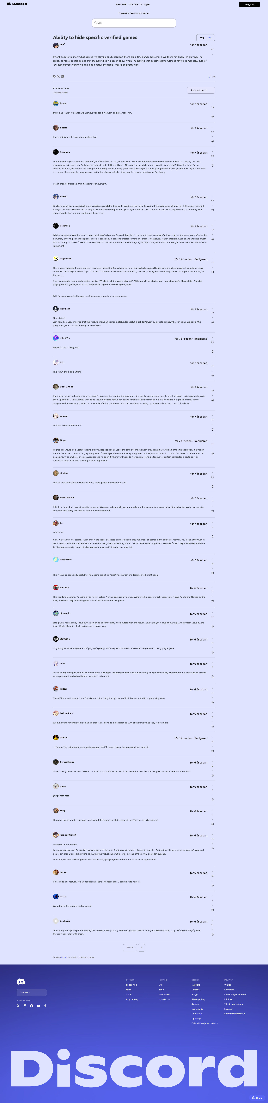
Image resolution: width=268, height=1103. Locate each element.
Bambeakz (65, 921)
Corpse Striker (67, 762)
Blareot (63, 197)
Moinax (63, 738)
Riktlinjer (228, 999)
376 (213, 77)
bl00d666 (65, 639)
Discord (123, 13)
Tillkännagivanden (233, 1004)
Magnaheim (65, 259)
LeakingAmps (66, 713)
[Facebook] (54, 76)
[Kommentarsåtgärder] (212, 116)
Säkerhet (196, 990)
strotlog (64, 473)
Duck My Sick (66, 387)
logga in (64, 957)
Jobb (161, 990)
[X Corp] (58, 76)
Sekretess (229, 990)
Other (146, 13)
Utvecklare (197, 1014)
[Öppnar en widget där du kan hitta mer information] (257, 1098)
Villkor (227, 985)
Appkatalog (132, 999)
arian (62, 663)
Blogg (195, 994)
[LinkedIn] (62, 76)
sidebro (63, 128)
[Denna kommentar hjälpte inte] (212, 111)
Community (197, 1009)
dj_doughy (65, 613)
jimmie (63, 872)
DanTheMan (66, 560)
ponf (62, 44)
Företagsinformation (234, 1014)
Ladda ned (131, 985)
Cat (61, 523)
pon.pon (64, 416)
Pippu (63, 440)
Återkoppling (198, 999)
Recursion (65, 152)
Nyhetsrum (164, 999)
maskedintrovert (68, 835)
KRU (62, 362)
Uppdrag (196, 1018)
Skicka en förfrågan (139, 4)
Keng (62, 811)
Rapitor (63, 103)
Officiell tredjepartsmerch (205, 1023)
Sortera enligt (198, 90)
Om (160, 985)
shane (63, 786)
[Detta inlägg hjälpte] (212, 45)
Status (129, 994)
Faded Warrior (67, 498)
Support (196, 985)
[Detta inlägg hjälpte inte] (212, 54)
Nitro (128, 990)
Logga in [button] (249, 4)
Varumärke (164, 994)
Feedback (121, 4)
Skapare (196, 1004)
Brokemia (64, 588)
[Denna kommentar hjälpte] (212, 103)
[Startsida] (17, 5)
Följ (202, 38)
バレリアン (65, 338)
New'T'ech (65, 309)
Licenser (228, 1009)
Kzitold (63, 689)
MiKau (63, 897)
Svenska (24, 992)
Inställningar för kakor (235, 994)
